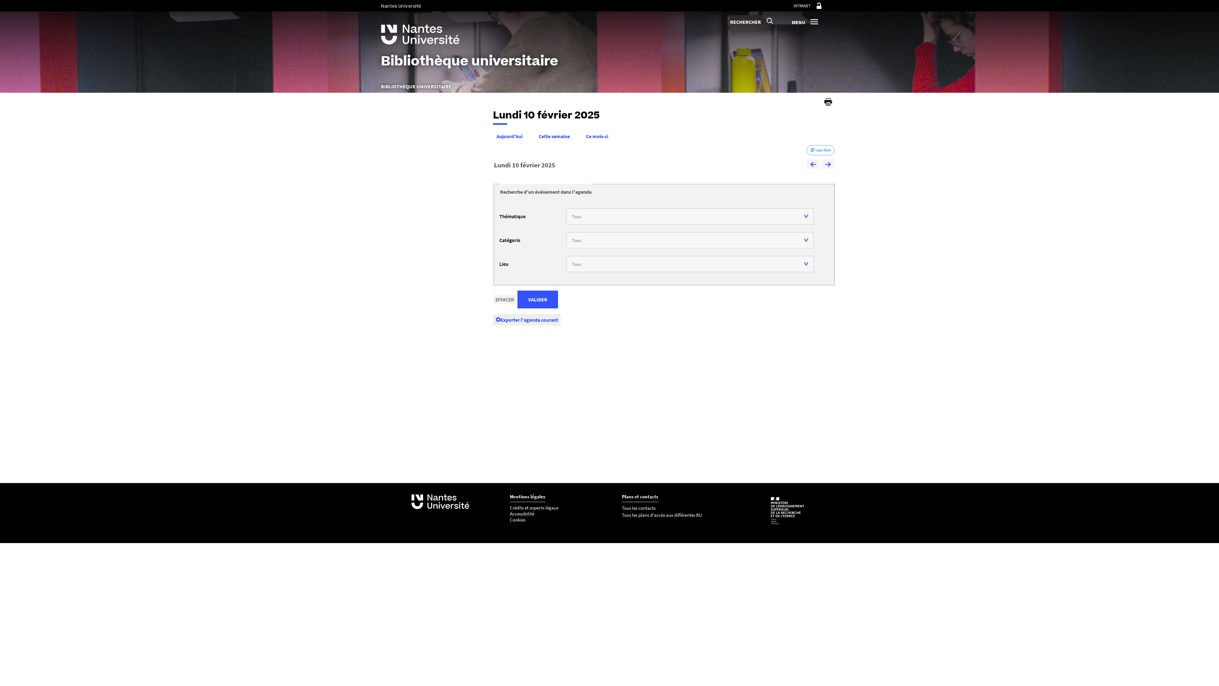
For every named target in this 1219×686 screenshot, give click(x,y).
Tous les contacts (639, 508)
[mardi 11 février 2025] (828, 165)
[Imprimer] (828, 102)
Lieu (504, 264)
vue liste (823, 150)
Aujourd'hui (509, 136)
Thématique (512, 216)
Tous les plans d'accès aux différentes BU (662, 515)
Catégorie (509, 240)
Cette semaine (554, 136)
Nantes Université (401, 6)
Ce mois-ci (597, 136)
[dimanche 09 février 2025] (813, 165)
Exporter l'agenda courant (529, 320)
